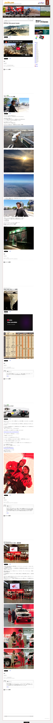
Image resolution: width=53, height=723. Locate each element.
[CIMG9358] (19, 649)
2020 (35, 48)
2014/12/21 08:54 (9, 683)
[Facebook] (42, 3)
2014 (35, 56)
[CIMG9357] (19, 628)
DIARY (12, 16)
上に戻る (26, 722)
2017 (35, 52)
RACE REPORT (17, 16)
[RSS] (39, 3)
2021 (35, 47)
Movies (12, 65)
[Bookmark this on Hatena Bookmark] (10, 58)
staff (13, 678)
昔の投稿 (6, 20)
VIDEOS (26, 16)
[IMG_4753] (19, 174)
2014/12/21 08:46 (9, 507)
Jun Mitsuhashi (15, 258)
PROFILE (5, 16)
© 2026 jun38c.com (47, 718)
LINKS (35, 16)
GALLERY (30, 16)
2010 (35, 61)
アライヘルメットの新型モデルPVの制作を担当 (37, 7)
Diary (7, 95)
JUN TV (22, 16)
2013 (35, 57)
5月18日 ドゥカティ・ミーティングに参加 (16, 7)
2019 (35, 49)
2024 (35, 42)
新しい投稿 (31, 20)
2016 (35, 53)
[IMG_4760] (19, 227)
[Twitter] (41, 3)
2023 (35, 44)
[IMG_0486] (19, 453)
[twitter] (3, 5)
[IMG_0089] (19, 604)
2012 (35, 58)
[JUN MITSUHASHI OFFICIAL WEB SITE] (13, 2)
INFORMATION (9, 541)
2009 (35, 62)
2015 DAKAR (9, 65)
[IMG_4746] (19, 150)
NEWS (9, 16)
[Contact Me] (43, 3)
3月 (36, 43)
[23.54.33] (19, 200)
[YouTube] (38, 3)
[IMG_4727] (19, 125)
